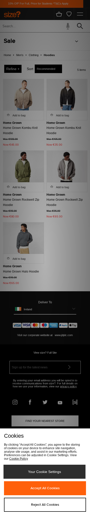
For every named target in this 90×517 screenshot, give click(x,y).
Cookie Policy (18, 458)
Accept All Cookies (45, 488)
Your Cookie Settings (44, 472)
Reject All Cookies (45, 504)
